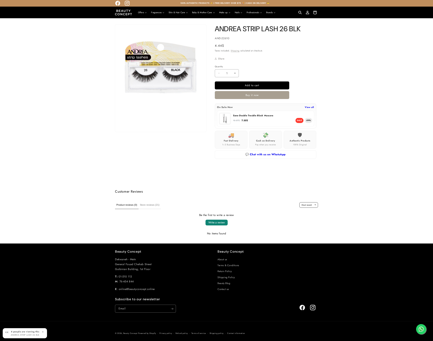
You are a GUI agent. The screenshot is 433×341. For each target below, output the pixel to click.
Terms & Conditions (228, 265)
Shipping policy (217, 333)
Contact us (223, 289)
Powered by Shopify (147, 333)
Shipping (235, 50)
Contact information (236, 333)
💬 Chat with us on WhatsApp (265, 154)
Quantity (219, 66)
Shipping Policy (226, 277)
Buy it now (252, 95)
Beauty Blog (224, 283)
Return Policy (225, 271)
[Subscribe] (172, 309)
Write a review (216, 222)
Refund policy (182, 333)
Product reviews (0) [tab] (126, 204)
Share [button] (221, 58)
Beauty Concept (130, 333)
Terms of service (198, 333)
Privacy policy (165, 333)
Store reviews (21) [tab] (149, 204)
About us (222, 259)
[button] (142, 12)
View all (309, 107)
